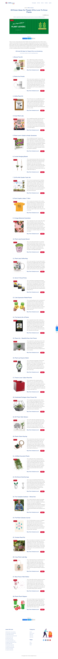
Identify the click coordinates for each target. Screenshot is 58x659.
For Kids (46, 2)
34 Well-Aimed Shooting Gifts (9, 644)
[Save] (19, 65)
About (30, 642)
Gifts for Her (31, 634)
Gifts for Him (31, 635)
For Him (38, 2)
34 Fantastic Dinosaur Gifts (9, 637)
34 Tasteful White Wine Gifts (9, 634)
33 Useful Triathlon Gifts (8, 643)
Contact (31, 643)
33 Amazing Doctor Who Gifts (9, 646)
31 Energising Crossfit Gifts (9, 648)
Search (50, 2)
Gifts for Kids (31, 637)
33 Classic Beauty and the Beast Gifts (10, 633)
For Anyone (34, 2)
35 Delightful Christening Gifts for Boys (10, 642)
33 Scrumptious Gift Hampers (9, 639)
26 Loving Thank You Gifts (9, 638)
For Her (42, 2)
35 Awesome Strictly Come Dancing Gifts (11, 635)
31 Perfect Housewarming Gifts (9, 647)
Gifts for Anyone (31, 7)
